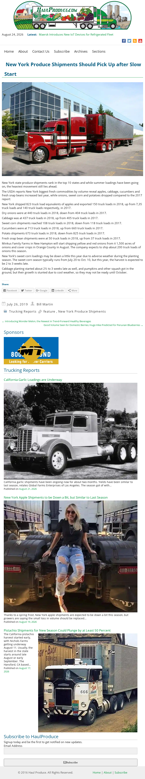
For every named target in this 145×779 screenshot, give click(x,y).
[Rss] (135, 41)
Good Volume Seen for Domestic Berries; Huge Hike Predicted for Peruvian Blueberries (93, 325)
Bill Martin (45, 304)
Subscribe (62, 51)
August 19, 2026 (28, 621)
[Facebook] (124, 41)
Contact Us (40, 51)
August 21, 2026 (28, 488)
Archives (81, 51)
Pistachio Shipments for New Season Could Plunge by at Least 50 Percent (57, 630)
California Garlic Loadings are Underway (33, 379)
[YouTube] (140, 41)
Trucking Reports (22, 311)
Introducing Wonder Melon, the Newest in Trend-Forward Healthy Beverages (46, 321)
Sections (99, 51)
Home (9, 51)
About (23, 51)
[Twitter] (129, 41)
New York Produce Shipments (82, 311)
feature (49, 311)
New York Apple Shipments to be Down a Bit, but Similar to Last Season (56, 497)
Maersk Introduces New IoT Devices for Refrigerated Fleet (76, 34)
